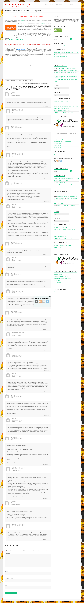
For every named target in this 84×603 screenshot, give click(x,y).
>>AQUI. (9, 45)
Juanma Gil (14, 126)
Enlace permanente (16, 95)
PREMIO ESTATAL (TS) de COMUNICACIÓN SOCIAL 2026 (66, 52)
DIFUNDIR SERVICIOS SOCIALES (61, 54)
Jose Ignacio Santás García (18, 109)
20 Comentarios (44, 76)
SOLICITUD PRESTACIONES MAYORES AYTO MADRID (66, 106)
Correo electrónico (9, 578)
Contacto (67, 4)
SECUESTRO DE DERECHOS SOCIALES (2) (67, 68)
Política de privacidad (74, 4)
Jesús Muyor (42, 23)
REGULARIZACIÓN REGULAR (60, 56)
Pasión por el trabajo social (17, 4)
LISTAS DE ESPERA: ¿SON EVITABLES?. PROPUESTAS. (18, 80)
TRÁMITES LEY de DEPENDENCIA (61, 108)
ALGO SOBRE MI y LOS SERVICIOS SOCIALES (53, 4)
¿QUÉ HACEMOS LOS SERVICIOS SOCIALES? (63, 112)
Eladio (13, 92)
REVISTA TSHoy (57, 143)
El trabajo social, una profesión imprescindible (63, 58)
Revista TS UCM (57, 145)
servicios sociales (21, 76)
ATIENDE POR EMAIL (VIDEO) (60, 249)
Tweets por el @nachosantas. (60, 45)
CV (54, 154)
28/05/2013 (13, 76)
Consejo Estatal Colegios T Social (61, 139)
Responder (46, 106)
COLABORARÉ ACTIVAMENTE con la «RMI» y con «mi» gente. (35, 83)
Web (6, 585)
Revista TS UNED (57, 147)
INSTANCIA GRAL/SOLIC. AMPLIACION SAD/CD (64, 104)
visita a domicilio (36, 76)
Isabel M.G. (14, 242)
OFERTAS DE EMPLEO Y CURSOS (61, 101)
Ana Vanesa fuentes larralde (59, 72)
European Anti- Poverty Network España (62, 141)
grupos (22, 20)
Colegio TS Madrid (58, 136)
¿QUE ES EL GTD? (57, 247)
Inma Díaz (14, 501)
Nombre (6, 571)
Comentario (7, 553)
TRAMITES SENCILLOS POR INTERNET (62, 110)
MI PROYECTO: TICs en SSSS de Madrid (62, 245)
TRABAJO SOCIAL (28, 76)
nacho (7, 76)
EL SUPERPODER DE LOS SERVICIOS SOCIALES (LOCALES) (66, 61)
